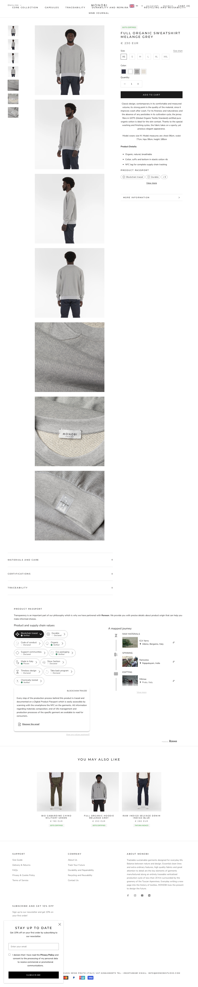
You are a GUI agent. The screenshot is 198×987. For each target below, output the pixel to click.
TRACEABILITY (75, 7)
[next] (188, 796)
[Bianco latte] (130, 71)
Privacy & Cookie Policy (23, 875)
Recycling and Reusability (80, 875)
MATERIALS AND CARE (23, 560)
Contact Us (73, 880)
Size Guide (17, 859)
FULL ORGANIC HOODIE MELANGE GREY (99, 817)
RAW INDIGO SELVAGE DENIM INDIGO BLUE (142, 817)
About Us (72, 859)
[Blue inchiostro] (124, 71)
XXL (166, 56)
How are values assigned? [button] (78, 734)
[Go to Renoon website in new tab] (169, 741)
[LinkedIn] (149, 895)
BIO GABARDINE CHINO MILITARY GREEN (56, 817)
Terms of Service (20, 880)
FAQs (15, 870)
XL (156, 56)
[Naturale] (144, 71)
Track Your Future (76, 865)
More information (136, 197)
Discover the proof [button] (30, 724)
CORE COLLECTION (25, 7)
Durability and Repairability (81, 870)
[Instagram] (135, 895)
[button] (133, 177)
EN (137, 6)
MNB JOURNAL (99, 13)
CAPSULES (52, 7)
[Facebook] (128, 895)
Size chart (178, 50)
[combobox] (136, 6)
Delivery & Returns (21, 865)
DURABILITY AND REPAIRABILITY (115, 7)
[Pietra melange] (137, 71)
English (13, 5)
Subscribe (33, 975)
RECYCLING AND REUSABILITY (165, 7)
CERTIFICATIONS (19, 573)
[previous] (9, 796)
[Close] (59, 924)
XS (123, 56)
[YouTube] (142, 895)
